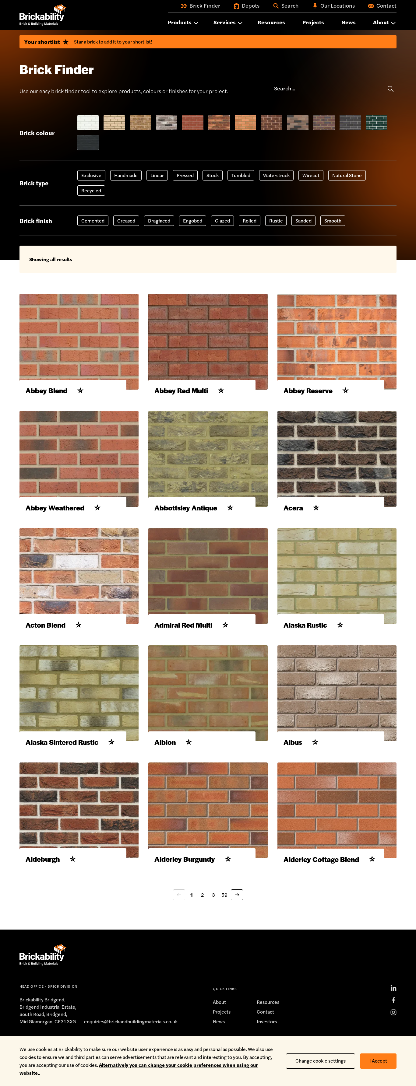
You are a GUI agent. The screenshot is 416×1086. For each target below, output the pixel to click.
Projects (222, 1011)
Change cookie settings (320, 1060)
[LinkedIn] (393, 988)
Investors (267, 1021)
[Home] (42, 15)
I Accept (378, 1060)
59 (224, 894)
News (219, 1021)
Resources (268, 1001)
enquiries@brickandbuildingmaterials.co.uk (131, 1021)
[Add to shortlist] (80, 390)
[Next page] (237, 894)
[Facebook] (393, 1000)
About (219, 1001)
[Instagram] (393, 1012)
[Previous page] (179, 894)
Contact (265, 1011)
